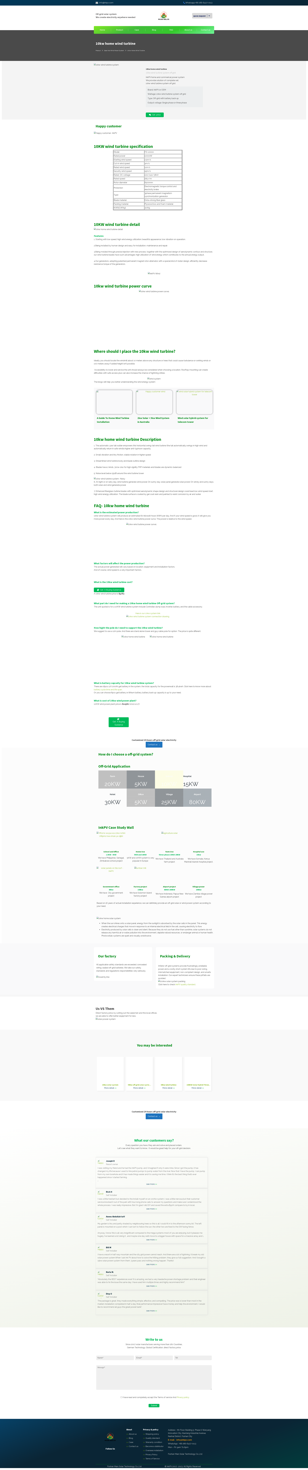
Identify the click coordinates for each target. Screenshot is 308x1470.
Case (137, 30)
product (98, 50)
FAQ (171, 30)
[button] (155, 115)
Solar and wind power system (114, 50)
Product (119, 30)
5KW (141, 781)
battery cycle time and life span (108, 689)
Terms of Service (153, 1459)
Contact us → (154, 744)
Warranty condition (154, 1442)
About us (188, 30)
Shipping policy (152, 1434)
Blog (154, 30)
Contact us (205, 30)
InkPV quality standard (185, 984)
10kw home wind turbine (136, 50)
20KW (112, 781)
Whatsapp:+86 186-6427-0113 (198, 3)
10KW (169, 781)
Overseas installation (154, 1450)
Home (102, 30)
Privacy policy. (183, 1397)
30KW (113, 799)
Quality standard (153, 1438)
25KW (169, 799)
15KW (190, 781)
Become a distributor (155, 1446)
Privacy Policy (151, 1454)
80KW (197, 799)
